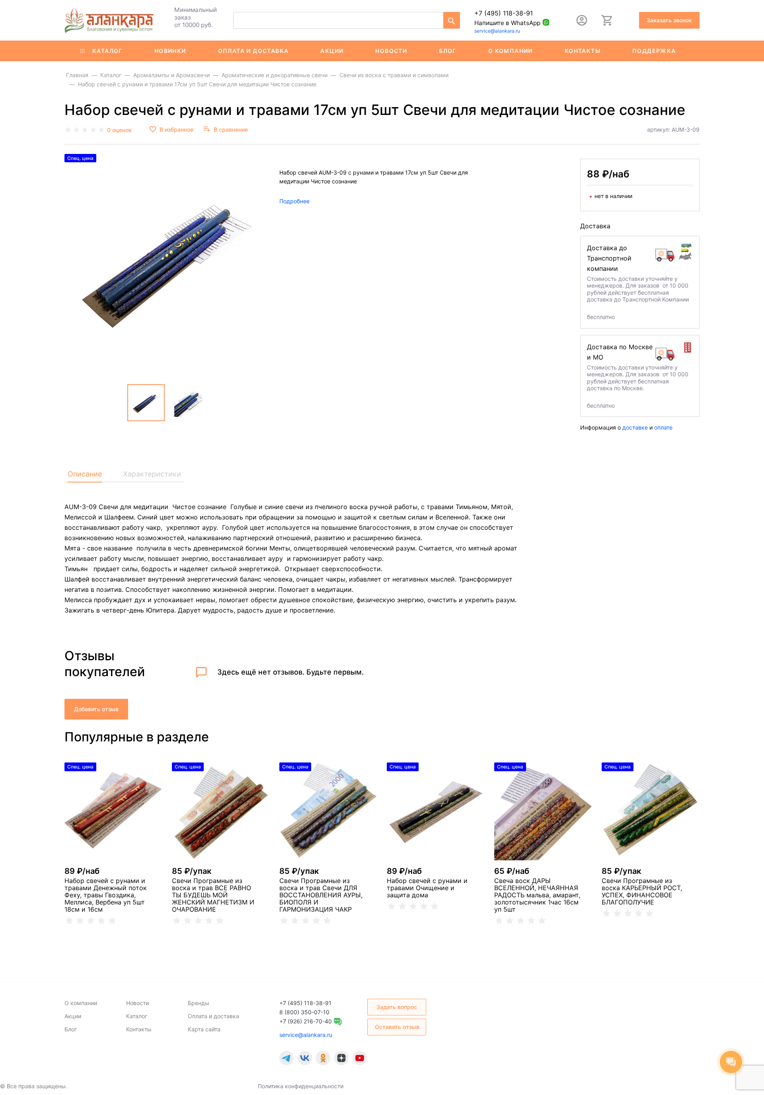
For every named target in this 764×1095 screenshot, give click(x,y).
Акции (331, 50)
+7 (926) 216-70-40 (305, 1021)
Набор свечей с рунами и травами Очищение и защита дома (427, 888)
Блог (447, 50)
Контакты (582, 50)
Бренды (198, 1003)
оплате (663, 427)
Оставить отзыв (397, 1026)
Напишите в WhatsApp (507, 23)
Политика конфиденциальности (300, 1086)
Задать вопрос (396, 1007)
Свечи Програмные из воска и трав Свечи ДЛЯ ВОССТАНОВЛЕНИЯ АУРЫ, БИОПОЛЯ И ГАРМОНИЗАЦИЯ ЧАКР (321, 895)
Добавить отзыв (96, 709)
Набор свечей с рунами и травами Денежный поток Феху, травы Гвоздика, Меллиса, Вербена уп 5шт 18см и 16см (105, 895)
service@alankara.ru (497, 31)
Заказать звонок (669, 20)
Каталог (107, 50)
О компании (510, 50)
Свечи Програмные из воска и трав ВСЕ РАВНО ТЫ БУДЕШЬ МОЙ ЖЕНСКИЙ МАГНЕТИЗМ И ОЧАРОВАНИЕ (213, 895)
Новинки (170, 50)
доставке (635, 427)
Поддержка (654, 50)
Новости (391, 50)
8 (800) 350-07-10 (304, 1012)
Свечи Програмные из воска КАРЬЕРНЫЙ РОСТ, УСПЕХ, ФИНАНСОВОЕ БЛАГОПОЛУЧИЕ (642, 891)
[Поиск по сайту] (451, 20)
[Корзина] (607, 20)
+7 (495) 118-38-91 (503, 13)
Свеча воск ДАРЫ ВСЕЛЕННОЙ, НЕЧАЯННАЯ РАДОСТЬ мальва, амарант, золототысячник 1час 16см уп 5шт (537, 895)
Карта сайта (204, 1029)
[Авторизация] (581, 20)
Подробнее (294, 201)
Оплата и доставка (253, 50)
